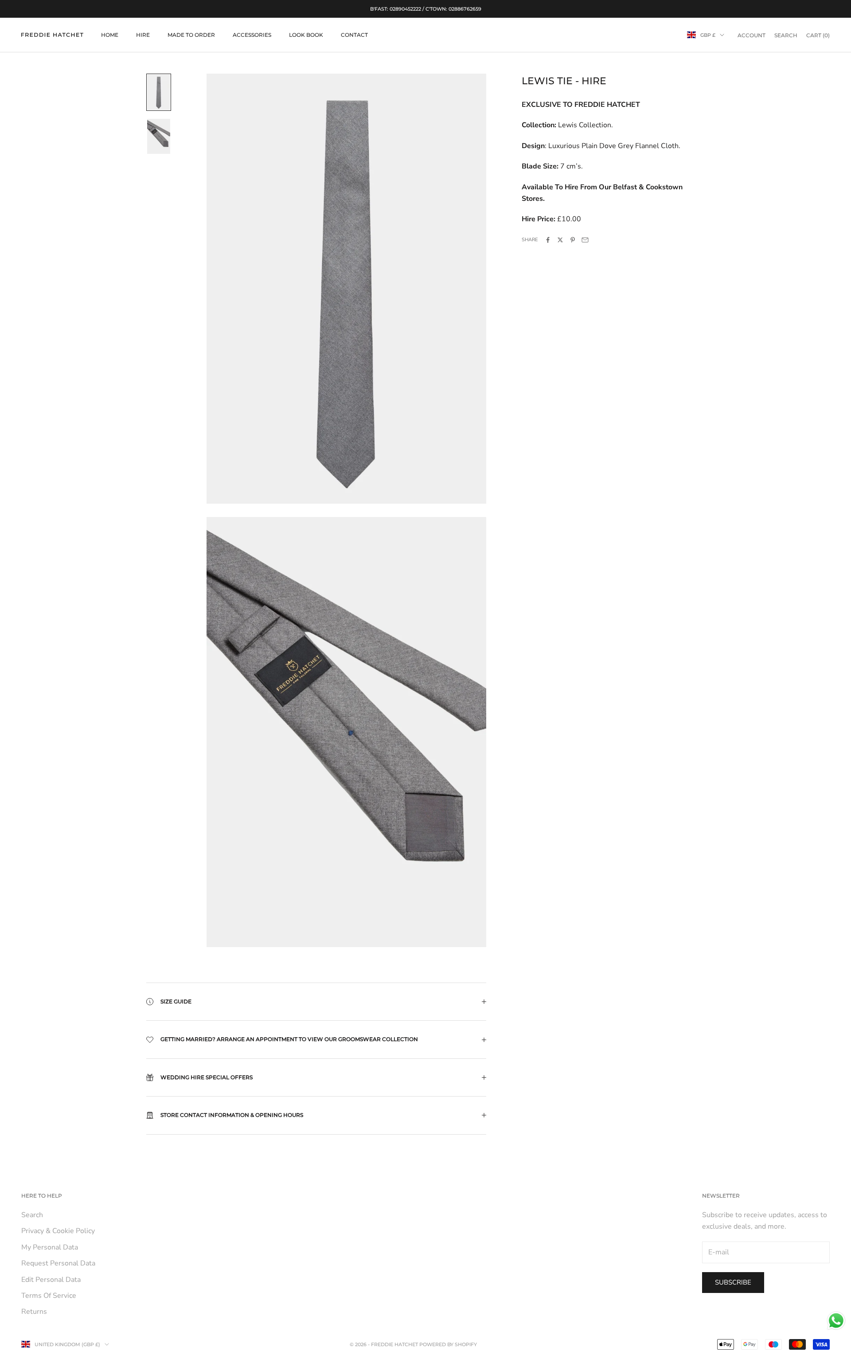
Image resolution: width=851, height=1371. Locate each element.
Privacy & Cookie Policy (58, 1231)
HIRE (143, 34)
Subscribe (733, 1282)
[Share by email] (585, 239)
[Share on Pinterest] (572, 239)
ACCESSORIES (252, 34)
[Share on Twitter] (560, 239)
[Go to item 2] (158, 136)
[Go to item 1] (158, 92)
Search (32, 1215)
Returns (34, 1311)
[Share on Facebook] (547, 239)
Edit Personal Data (51, 1280)
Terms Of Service (48, 1295)
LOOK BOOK (306, 34)
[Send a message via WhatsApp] (836, 1320)
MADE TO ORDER (191, 34)
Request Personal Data (58, 1263)
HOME (109, 34)
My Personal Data (49, 1247)
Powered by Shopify (448, 1344)
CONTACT (354, 34)
